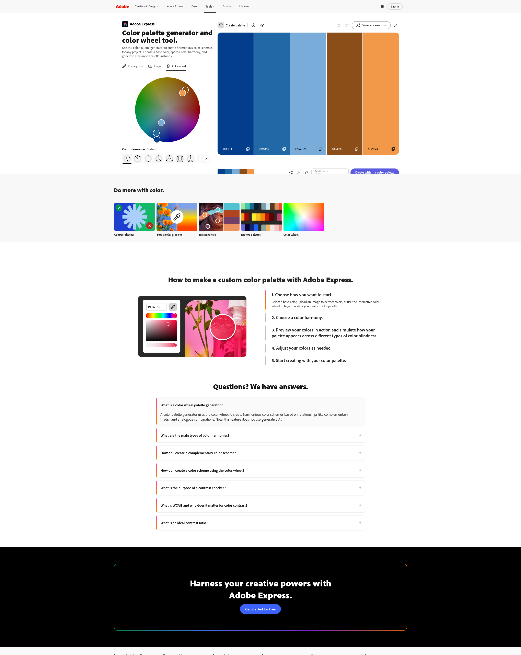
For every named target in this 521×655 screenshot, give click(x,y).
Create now (134, 217)
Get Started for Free (260, 609)
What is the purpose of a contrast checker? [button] (193, 488)
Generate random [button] (374, 25)
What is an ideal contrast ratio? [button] (184, 523)
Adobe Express (175, 6)
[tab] (132, 66)
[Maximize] (395, 25)
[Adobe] (122, 6)
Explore (227, 6)
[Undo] (338, 25)
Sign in (395, 6)
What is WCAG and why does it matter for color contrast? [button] (204, 505)
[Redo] (347, 25)
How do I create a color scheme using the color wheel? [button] (202, 470)
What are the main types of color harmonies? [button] (195, 435)
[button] (382, 6)
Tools (209, 6)
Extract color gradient (169, 234)
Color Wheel (291, 234)
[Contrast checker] (253, 25)
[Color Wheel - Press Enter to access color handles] (167, 109)
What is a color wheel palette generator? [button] (192, 405)
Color (194, 6)
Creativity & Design (145, 6)
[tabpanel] (167, 119)
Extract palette (207, 234)
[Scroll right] (206, 158)
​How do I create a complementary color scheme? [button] (198, 453)
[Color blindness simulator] (262, 25)
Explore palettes (251, 234)
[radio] (127, 159)
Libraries (244, 6)
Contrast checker (124, 234)
